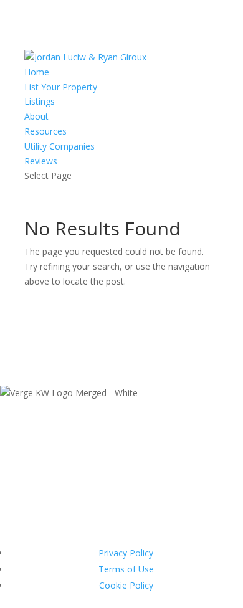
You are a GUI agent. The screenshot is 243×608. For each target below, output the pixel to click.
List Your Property (60, 87)
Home (36, 72)
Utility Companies (59, 146)
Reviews (40, 161)
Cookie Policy (126, 585)
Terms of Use (126, 569)
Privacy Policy (125, 553)
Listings (39, 101)
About (36, 116)
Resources (45, 131)
